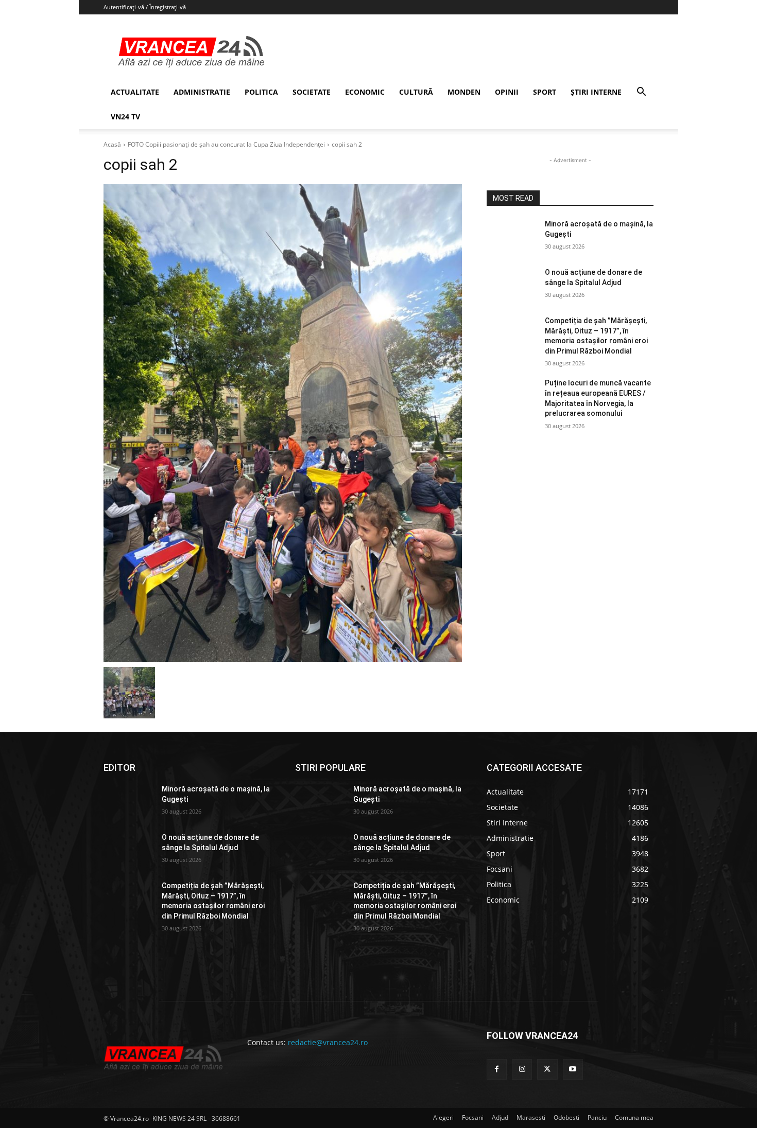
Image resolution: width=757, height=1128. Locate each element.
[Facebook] (497, 1069)
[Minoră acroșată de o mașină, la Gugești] (512, 236)
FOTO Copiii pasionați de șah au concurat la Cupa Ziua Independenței (226, 144)
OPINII (507, 92)
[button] (641, 93)
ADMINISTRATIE (202, 92)
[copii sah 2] (283, 423)
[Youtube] (573, 1069)
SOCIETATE (312, 92)
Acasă (112, 144)
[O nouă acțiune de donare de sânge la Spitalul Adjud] (512, 285)
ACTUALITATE (135, 92)
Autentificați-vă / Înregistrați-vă (145, 7)
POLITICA (261, 92)
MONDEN (464, 92)
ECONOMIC (365, 92)
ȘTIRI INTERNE (596, 92)
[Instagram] (522, 1069)
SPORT (544, 92)
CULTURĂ (416, 92)
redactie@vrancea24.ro (328, 1042)
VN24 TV (125, 116)
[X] (547, 1069)
